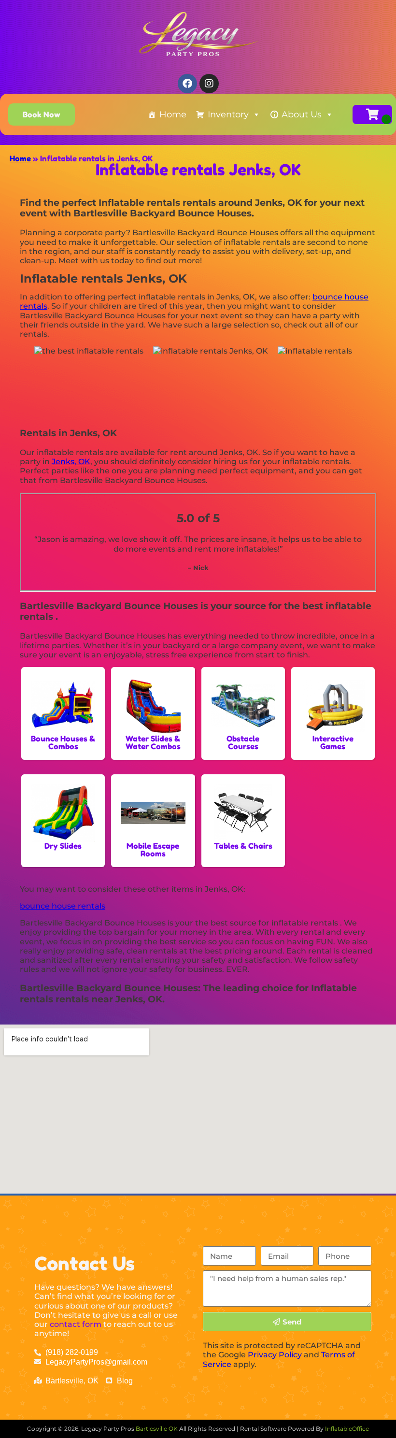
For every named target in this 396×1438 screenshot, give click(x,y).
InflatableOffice (347, 1428)
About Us (302, 114)
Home (172, 114)
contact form (75, 1324)
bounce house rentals (62, 906)
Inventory (228, 114)
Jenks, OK (71, 461)
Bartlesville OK (157, 1428)
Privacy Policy (275, 1354)
